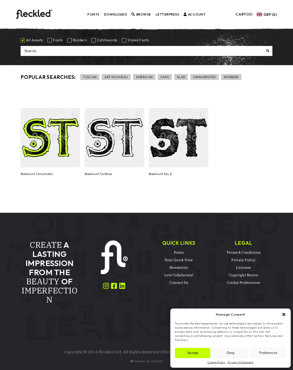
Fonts (58, 40)
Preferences (268, 353)
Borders (80, 40)
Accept (192, 353)
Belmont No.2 (160, 174)
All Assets (34, 40)
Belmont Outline (98, 174)
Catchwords (107, 40)
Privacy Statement (241, 362)
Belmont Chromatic (37, 174)
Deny (231, 353)
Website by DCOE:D (149, 361)
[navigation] (266, 14)
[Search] (272, 50)
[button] (284, 314)
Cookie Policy (216, 362)
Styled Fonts (138, 40)
